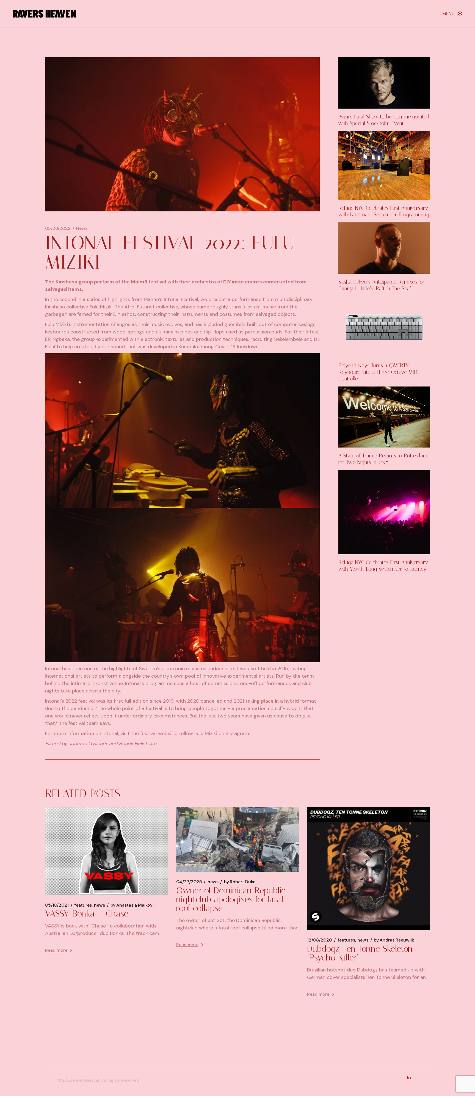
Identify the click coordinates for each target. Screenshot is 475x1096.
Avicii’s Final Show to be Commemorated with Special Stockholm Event (383, 120)
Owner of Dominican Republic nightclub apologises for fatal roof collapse (230, 899)
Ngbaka (61, 339)
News (81, 228)
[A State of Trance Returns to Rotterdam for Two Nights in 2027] (384, 417)
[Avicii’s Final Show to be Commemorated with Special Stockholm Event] (384, 83)
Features (83, 905)
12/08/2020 (319, 940)
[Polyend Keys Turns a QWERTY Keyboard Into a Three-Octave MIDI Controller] (384, 326)
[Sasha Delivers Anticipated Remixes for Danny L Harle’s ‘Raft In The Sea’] (384, 248)
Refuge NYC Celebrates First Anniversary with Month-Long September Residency (383, 565)
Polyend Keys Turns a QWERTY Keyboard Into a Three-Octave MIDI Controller (378, 372)
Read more (56, 950)
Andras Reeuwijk (394, 940)
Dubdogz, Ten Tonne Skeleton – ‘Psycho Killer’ (364, 953)
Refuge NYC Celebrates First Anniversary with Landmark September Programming (383, 211)
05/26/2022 (58, 228)
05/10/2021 (57, 905)
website (167, 733)
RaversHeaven (86, 1080)
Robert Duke (239, 882)
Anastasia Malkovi (132, 905)
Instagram (237, 733)
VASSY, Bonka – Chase (86, 913)
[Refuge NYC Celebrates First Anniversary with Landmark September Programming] (384, 165)
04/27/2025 (189, 882)
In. (409, 1077)
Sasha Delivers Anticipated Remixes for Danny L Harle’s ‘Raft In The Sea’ (381, 285)
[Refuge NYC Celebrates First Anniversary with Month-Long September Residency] (384, 512)
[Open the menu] (452, 13)
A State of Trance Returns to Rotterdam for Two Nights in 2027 (382, 458)
